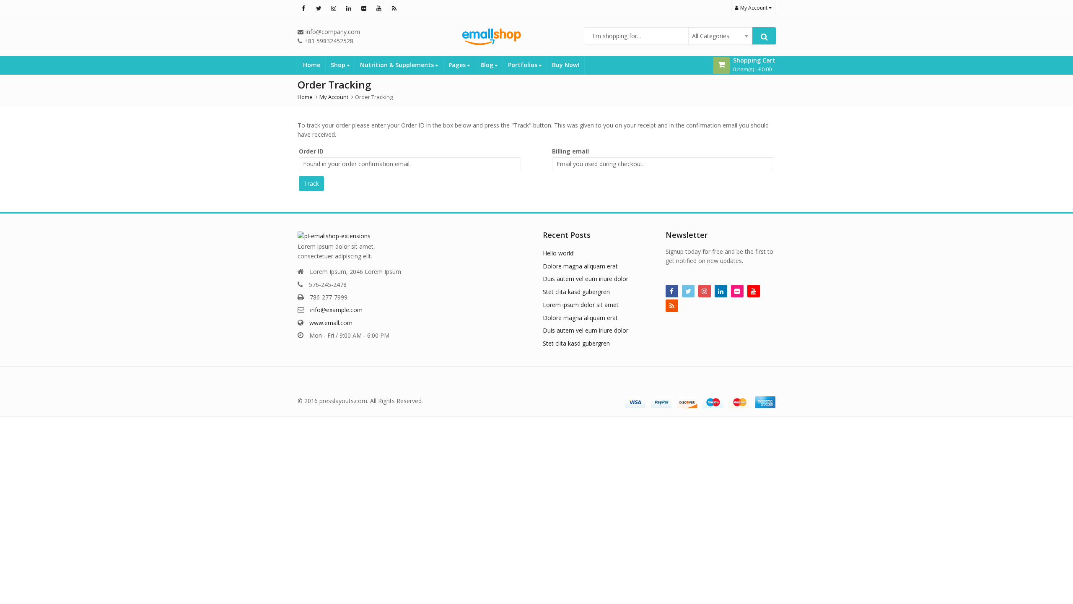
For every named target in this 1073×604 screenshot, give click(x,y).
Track (311, 183)
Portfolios (523, 65)
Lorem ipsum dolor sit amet (581, 305)
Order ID (311, 151)
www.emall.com (330, 323)
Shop (339, 65)
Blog (487, 65)
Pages (457, 65)
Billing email (570, 151)
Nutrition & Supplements (397, 65)
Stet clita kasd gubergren (576, 292)
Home (311, 65)
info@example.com (336, 310)
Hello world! (559, 253)
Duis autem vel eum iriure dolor (585, 279)
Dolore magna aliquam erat (580, 266)
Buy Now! (565, 65)
